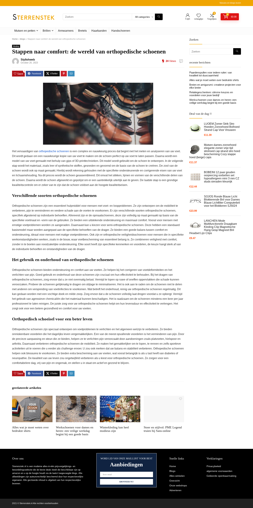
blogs (22, 39)
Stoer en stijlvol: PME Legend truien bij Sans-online (163, 429)
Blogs (172, 471)
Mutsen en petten (24, 30)
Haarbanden (99, 30)
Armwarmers (65, 30)
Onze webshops (178, 485)
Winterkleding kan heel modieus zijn (114, 429)
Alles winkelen (177, 475)
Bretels (82, 30)
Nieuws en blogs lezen (230, 3)
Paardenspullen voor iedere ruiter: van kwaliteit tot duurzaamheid (210, 74)
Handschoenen (120, 30)
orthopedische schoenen (54, 151)
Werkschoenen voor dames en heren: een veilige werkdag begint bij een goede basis (74, 431)
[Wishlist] (199, 15)
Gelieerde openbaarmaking (221, 475)
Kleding (16, 46)
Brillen (47, 30)
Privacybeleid (214, 466)
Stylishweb (28, 59)
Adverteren (175, 490)
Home (15, 39)
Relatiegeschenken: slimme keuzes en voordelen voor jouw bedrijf (211, 94)
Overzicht (174, 480)
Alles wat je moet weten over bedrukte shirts (30, 429)
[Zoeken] (159, 17)
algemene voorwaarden (219, 471)
